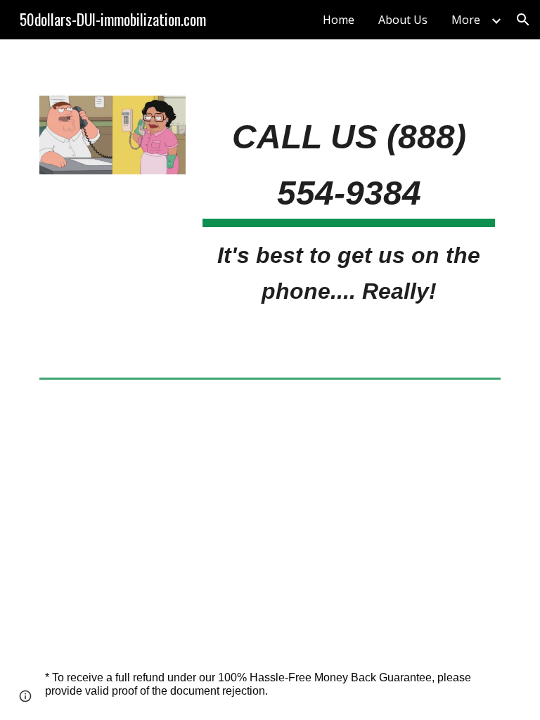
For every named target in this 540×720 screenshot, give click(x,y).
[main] (348, 206)
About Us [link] (403, 19)
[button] (523, 20)
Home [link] (338, 19)
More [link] (465, 19)
